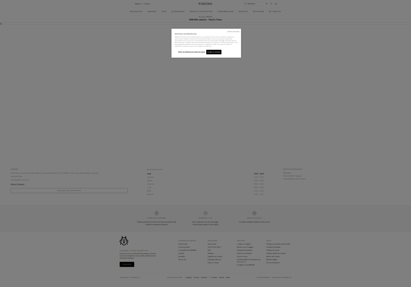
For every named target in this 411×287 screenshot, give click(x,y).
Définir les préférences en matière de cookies (191, 52)
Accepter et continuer (213, 52)
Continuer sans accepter (233, 31)
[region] (206, 43)
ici (223, 41)
